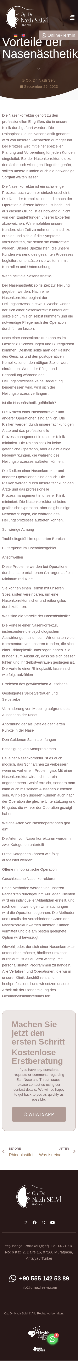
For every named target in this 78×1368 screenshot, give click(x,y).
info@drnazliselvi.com (39, 1287)
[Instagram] (25, 1222)
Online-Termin (61, 35)
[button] (72, 17)
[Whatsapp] (43, 1222)
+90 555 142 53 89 (44, 1278)
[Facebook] (34, 1222)
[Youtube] (52, 1222)
